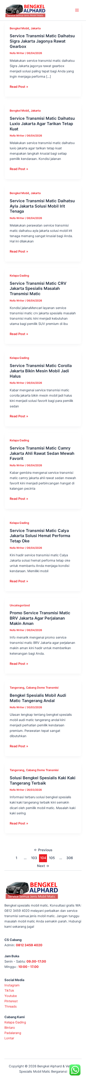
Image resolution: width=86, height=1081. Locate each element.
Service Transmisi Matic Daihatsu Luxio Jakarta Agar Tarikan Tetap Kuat (42, 123)
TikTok (9, 991)
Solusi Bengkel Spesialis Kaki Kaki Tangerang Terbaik (42, 780)
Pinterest (11, 1001)
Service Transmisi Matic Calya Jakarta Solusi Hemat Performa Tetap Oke (40, 535)
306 (69, 858)
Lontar (9, 1038)
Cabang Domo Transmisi (42, 687)
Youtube (10, 996)
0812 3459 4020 (29, 945)
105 (52, 858)
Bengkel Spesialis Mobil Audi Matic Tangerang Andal (38, 698)
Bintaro (9, 1028)
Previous (43, 850)
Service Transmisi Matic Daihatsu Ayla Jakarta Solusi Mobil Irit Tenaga (42, 206)
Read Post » (19, 86)
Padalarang (12, 1033)
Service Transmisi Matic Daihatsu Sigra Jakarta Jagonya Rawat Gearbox (42, 41)
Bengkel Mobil (19, 28)
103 (34, 858)
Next (43, 866)
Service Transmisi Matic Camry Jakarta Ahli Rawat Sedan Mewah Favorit (42, 453)
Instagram (12, 985)
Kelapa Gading (19, 275)
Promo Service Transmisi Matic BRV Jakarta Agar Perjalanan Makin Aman (40, 618)
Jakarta (36, 28)
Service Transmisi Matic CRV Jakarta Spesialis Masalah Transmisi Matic (38, 288)
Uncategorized (20, 605)
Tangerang (17, 687)
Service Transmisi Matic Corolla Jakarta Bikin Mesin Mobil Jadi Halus (41, 370)
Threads (10, 1006)
